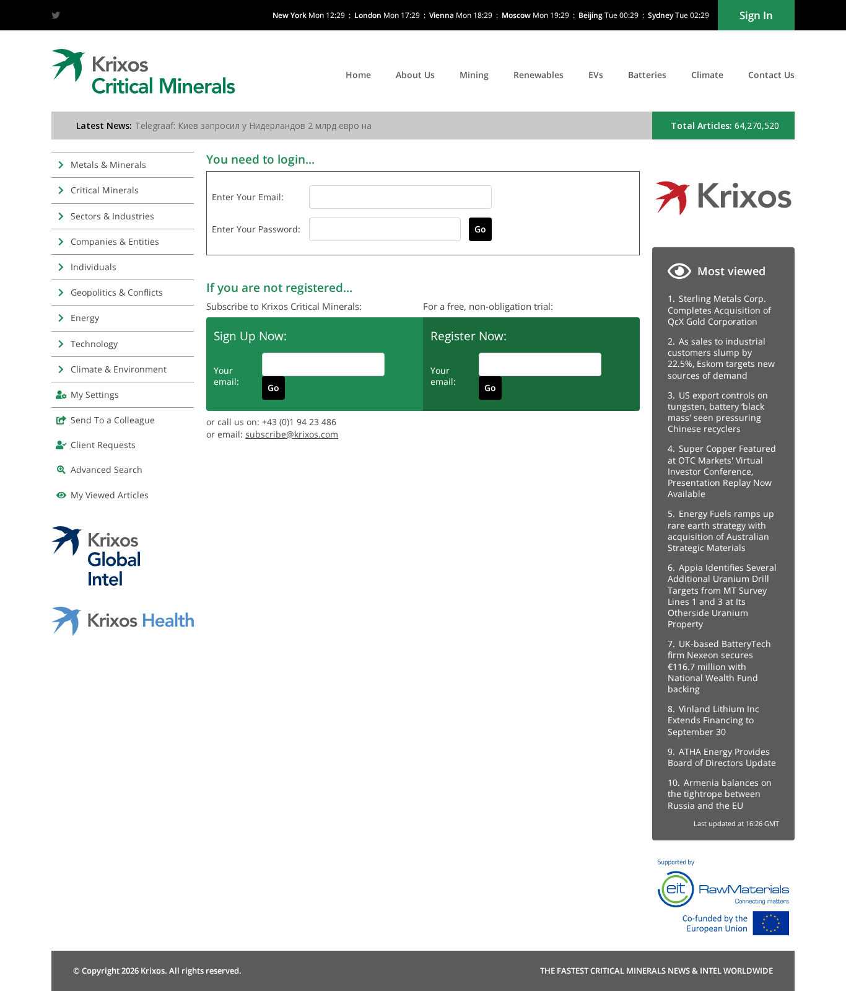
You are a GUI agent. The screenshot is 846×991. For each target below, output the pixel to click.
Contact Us (771, 75)
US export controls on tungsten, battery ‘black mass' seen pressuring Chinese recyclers (718, 412)
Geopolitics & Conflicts (117, 292)
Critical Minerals (105, 190)
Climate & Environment (119, 369)
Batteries (647, 75)
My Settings (95, 394)
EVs (595, 75)
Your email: (226, 375)
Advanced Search (106, 469)
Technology (94, 344)
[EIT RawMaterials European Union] (723, 939)
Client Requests (103, 445)
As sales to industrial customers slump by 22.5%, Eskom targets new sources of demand (721, 358)
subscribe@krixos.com (291, 434)
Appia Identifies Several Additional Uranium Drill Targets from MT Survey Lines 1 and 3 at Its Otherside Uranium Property (722, 596)
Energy (85, 318)
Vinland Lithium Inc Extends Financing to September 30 (713, 720)
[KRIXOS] (723, 220)
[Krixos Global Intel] (95, 582)
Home (358, 75)
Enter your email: (248, 197)
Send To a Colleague (113, 420)
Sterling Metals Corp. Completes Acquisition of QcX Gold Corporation (719, 310)
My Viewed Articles (110, 495)
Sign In (756, 15)
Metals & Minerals (108, 164)
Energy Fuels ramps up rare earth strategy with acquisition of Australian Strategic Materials (721, 530)
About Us (415, 75)
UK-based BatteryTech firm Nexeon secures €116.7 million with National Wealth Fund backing (719, 666)
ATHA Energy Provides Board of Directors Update (722, 757)
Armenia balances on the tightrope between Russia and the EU (720, 794)
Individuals (93, 267)
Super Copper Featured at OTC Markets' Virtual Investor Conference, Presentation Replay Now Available (722, 471)
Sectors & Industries (112, 216)
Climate (707, 75)
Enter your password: (256, 229)
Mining (474, 75)
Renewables (538, 75)
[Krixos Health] (122, 632)
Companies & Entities (115, 241)
